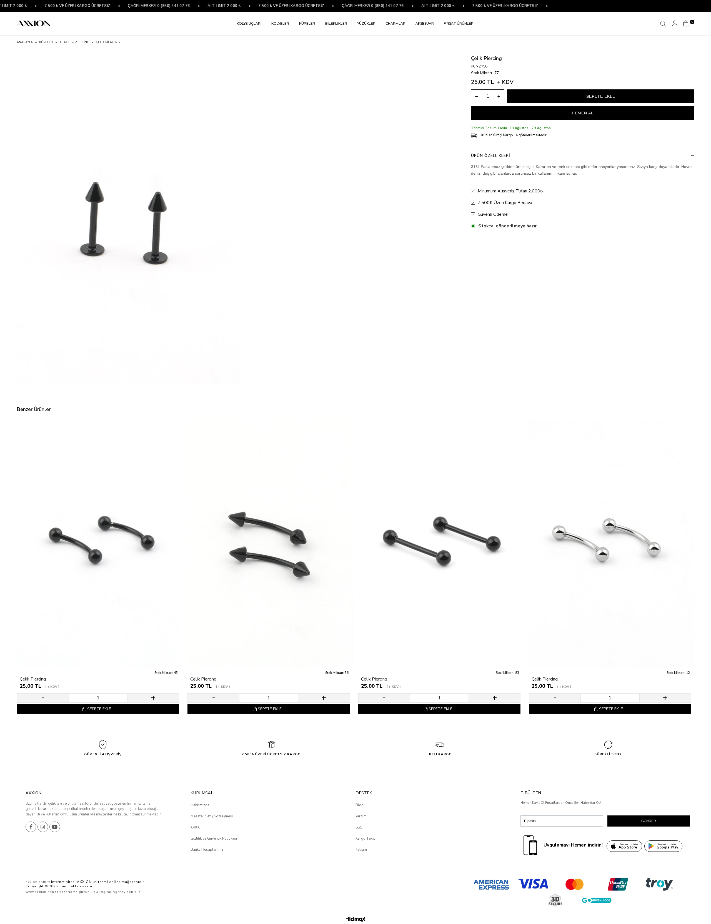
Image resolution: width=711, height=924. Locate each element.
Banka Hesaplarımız (207, 849)
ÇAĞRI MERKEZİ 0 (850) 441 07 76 (138, 5)
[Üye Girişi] (674, 23)
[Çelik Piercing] (99, 543)
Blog (360, 805)
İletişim (361, 849)
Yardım (361, 816)
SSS (359, 827)
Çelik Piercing (33, 679)
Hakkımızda (200, 805)
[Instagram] (42, 827)
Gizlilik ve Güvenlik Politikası (214, 838)
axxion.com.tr (38, 882)
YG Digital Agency (109, 892)
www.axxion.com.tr (42, 892)
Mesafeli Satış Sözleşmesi (212, 816)
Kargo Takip (365, 838)
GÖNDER (648, 821)
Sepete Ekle (99, 709)
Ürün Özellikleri (490, 155)
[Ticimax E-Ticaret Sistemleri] (355, 920)
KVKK (195, 827)
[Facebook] (31, 827)
